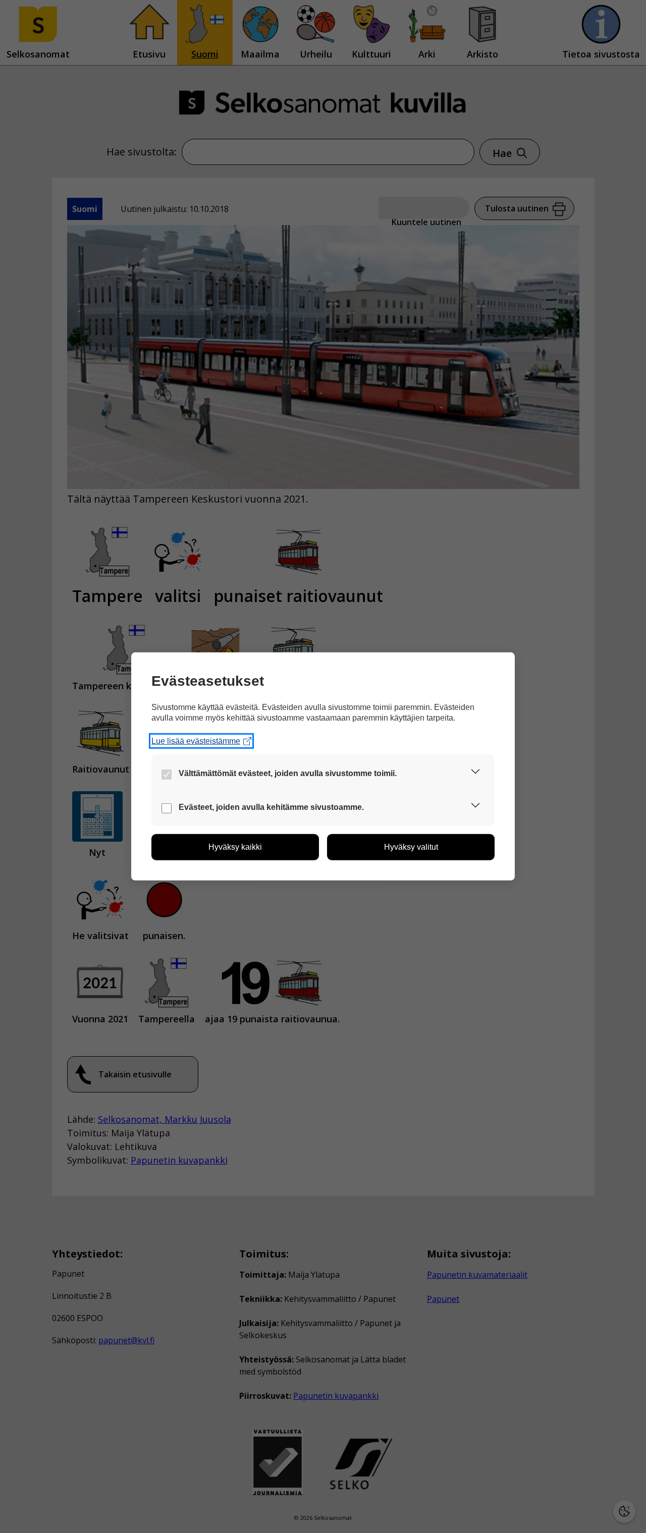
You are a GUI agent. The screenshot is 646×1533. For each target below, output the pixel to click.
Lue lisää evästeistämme (195, 741)
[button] (475, 773)
